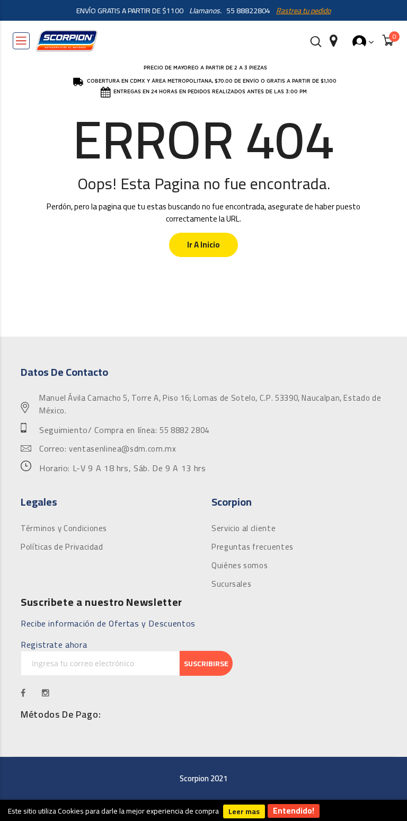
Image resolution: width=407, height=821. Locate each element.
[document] (203, 810)
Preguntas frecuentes (252, 547)
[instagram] (46, 693)
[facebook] (23, 693)
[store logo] (67, 40)
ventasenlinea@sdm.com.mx (122, 449)
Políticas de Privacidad (62, 547)
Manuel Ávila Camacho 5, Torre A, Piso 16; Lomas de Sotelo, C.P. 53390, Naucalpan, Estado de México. (210, 404)
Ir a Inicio (203, 244)
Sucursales (231, 584)
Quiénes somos (239, 565)
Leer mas (244, 811)
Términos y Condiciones (64, 528)
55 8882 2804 (184, 430)
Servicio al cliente (243, 528)
